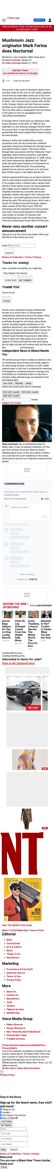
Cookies (21, 1045)
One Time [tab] (7, 383)
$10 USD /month (11, 392)
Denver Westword (16, 1028)
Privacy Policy (14, 980)
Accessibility (31, 1045)
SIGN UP (9, 253)
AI (39, 1045)
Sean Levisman (13, 63)
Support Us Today (11, 403)
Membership (13, 1013)
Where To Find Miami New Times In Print (23, 930)
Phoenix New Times (17, 1035)
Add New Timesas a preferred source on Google (20, 72)
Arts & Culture (14, 947)
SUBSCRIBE (11, 280)
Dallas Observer (15, 1024)
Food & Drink (13, 943)
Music (10, 950)
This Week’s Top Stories (14, 1115)
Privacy (37, 257)
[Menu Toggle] (4, 20)
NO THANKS (25, 280)
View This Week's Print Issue (17, 925)
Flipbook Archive (15, 1009)
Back (3, 1149)
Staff (9, 1002)
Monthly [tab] (19, 383)
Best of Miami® (10, 1118)
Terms (28, 257)
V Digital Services (16, 1039)
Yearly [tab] (29, 383)
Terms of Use (14, 976)
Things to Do (8, 1109)
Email (5, 245)
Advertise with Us (16, 973)
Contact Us (12, 995)
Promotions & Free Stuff (20, 969)
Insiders (6, 1112)
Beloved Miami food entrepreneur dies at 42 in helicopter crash (27, 28)
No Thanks (6, 1125)
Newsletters (13, 957)
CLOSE (6, 301)
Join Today (6, 1121)
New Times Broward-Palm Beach (23, 1031)
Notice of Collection (12, 257)
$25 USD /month (30, 392)
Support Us (39, 20)
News (9, 940)
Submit (13, 1149)
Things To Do (13, 954)
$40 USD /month (11, 396)
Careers (11, 1005)
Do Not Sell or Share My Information (21, 1068)
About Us (11, 991)
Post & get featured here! (18, 663)
